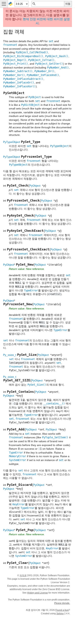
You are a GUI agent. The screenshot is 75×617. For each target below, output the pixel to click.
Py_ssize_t (9, 354)
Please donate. (62, 603)
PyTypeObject (11, 141)
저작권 (23, 575)
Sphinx (60, 613)
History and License (37, 592)
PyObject (34, 185)
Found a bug (62, 610)
